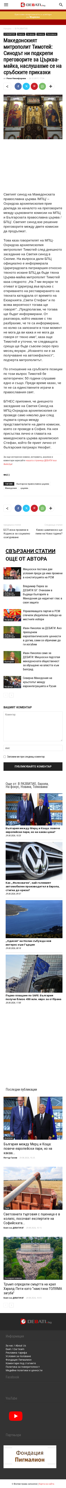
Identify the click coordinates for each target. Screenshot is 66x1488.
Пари (7, 1208)
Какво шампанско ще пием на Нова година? (49, 531)
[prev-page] (6, 695)
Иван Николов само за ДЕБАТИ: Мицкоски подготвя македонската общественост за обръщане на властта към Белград (41, 661)
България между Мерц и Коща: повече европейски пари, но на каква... (28, 1148)
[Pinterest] (34, 86)
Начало (7, 28)
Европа (21, 34)
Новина (40, 34)
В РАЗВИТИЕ (21, 28)
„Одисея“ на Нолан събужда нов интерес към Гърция (28, 942)
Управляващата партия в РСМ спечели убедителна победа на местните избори (42, 615)
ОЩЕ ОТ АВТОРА (26, 559)
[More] (50, 86)
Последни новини (13, 1278)
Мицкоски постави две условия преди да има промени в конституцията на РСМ (42, 573)
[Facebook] (18, 86)
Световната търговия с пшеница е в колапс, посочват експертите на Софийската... (32, 1218)
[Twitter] (26, 86)
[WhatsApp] (42, 86)
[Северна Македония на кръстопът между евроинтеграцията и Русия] (12, 682)
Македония (11, 488)
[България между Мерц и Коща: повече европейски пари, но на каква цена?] (33, 1118)
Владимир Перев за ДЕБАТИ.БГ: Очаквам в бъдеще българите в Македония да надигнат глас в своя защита (42, 594)
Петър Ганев (10, 1157)
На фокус (30, 34)
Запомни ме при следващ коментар (26, 756)
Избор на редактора (10, 594)
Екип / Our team (15, 1349)
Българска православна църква (33, 483)
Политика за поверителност (23, 1366)
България (9, 661)
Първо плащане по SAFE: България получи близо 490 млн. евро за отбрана (33, 997)
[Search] (61, 5)
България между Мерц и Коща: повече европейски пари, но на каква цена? (33, 830)
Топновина (51, 34)
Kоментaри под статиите (21, 1363)
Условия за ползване (18, 1356)
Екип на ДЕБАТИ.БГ (14, 1227)
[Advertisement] (33, 166)
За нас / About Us (16, 1345)
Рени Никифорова (16, 78)
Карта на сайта (46, 1483)
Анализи (9, 1138)
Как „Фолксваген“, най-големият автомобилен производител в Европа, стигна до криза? (32, 886)
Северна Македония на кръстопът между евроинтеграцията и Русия (39, 682)
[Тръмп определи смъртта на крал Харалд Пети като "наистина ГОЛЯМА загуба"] (33, 1258)
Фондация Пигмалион (19, 1359)
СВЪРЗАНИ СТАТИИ (30, 551)
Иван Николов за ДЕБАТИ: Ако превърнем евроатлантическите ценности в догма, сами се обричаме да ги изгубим (42, 636)
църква (24, 488)
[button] (6, 5)
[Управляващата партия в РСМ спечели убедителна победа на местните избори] (12, 615)
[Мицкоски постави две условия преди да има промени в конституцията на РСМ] (12, 573)
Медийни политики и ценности (24, 1370)
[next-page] (11, 695)
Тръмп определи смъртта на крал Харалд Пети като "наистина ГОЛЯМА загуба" (33, 1288)
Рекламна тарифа (16, 1352)
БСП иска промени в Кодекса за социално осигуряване (17, 533)
